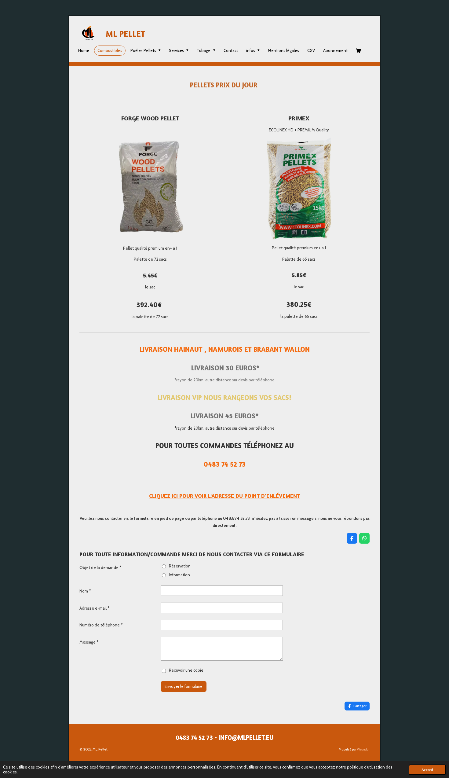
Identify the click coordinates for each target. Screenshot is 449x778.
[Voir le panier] (358, 51)
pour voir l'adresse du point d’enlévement (239, 495)
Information (179, 574)
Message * (88, 642)
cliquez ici (163, 495)
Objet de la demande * (100, 567)
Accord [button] (427, 770)
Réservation (180, 565)
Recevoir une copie (186, 670)
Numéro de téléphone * (100, 624)
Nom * (85, 591)
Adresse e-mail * (94, 608)
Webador (363, 749)
